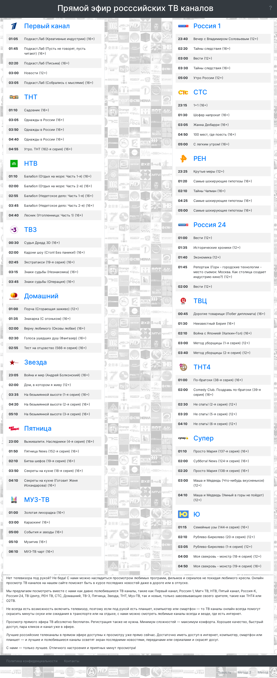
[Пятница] (14, 428)
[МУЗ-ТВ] (14, 499)
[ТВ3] (14, 229)
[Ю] (183, 514)
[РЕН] (183, 158)
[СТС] (183, 92)
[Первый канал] (14, 26)
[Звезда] (14, 362)
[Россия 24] (183, 225)
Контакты (71, 661)
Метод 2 (244, 672)
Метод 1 (264, 672)
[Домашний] (14, 296)
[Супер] (183, 438)
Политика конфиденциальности (32, 661)
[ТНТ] (14, 97)
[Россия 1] (183, 26)
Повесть (224, 672)
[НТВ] (14, 163)
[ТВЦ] (183, 300)
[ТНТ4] (183, 367)
